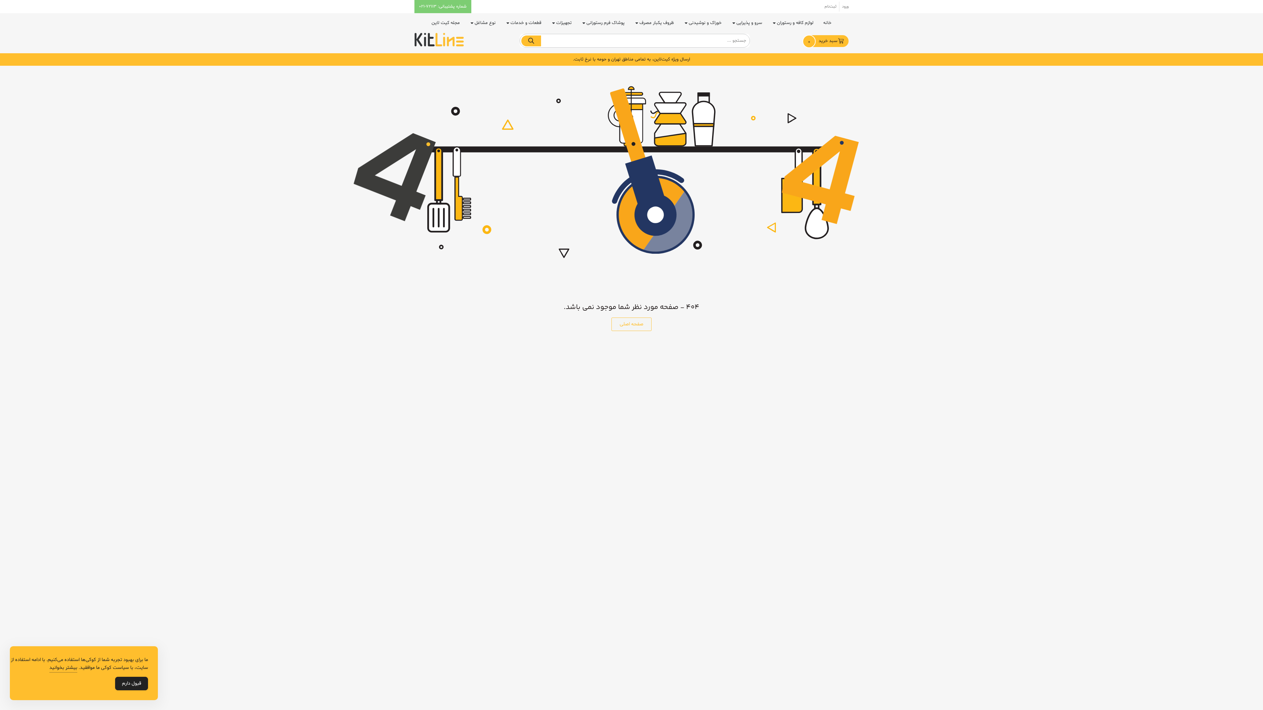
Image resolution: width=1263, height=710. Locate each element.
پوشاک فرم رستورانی (605, 23)
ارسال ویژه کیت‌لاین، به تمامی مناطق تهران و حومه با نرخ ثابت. (631, 59)
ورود (845, 6)
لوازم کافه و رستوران (795, 23)
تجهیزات (564, 23)
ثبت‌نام (830, 6)
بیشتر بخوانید (63, 667)
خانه (827, 23)
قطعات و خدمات (525, 23)
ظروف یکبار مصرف (656, 23)
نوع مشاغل (485, 23)
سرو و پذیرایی (749, 23)
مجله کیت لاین (446, 23)
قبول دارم (131, 683)
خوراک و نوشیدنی (705, 23)
